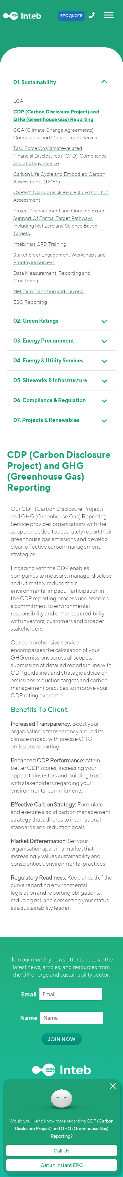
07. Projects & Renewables (46, 420)
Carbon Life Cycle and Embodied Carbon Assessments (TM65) (59, 178)
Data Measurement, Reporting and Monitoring (52, 277)
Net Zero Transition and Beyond (48, 291)
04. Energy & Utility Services (48, 360)
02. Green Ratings (35, 320)
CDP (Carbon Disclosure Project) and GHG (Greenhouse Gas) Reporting (56, 115)
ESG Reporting (30, 302)
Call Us (61, 1150)
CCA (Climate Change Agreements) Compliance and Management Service (56, 134)
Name (29, 1018)
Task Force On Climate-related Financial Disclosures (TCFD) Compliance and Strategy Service (60, 155)
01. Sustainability (34, 82)
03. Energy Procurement (43, 340)
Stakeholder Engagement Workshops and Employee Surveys (59, 258)
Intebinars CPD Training (39, 244)
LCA (18, 101)
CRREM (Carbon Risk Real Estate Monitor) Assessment (60, 196)
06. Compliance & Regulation (49, 400)
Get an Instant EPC (61, 1165)
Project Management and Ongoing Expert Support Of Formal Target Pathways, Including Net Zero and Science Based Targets (59, 221)
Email (29, 994)
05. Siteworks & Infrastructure (50, 380)
